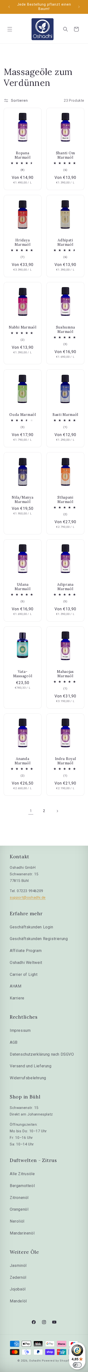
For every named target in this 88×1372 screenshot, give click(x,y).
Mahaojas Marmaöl (65, 673)
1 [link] (31, 811)
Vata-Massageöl (22, 673)
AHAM (15, 986)
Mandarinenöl (22, 1233)
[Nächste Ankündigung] (79, 6)
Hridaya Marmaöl (22, 242)
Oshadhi (35, 1360)
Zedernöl (18, 1277)
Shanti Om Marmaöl (65, 155)
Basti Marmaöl (65, 414)
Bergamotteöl (22, 1185)
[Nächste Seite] (57, 811)
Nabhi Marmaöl (22, 327)
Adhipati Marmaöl (65, 242)
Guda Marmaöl (22, 414)
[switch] (77, 1365)
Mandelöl (18, 1301)
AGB (14, 1042)
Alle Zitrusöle (22, 1173)
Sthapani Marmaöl (65, 499)
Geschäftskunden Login (31, 927)
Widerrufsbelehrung (28, 1078)
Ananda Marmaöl (22, 761)
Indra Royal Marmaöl (65, 761)
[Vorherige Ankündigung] (9, 6)
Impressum (20, 1030)
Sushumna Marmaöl (65, 329)
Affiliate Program (26, 950)
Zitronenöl (19, 1197)
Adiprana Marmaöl (65, 586)
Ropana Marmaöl (22, 155)
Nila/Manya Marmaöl (22, 499)
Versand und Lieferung (31, 1066)
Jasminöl (18, 1265)
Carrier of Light (24, 974)
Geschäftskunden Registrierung (39, 938)
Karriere (17, 998)
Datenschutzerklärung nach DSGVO (42, 1054)
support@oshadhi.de (28, 897)
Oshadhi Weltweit (26, 962)
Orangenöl (19, 1209)
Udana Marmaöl (22, 586)
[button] (9, 29)
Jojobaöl (18, 1289)
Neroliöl (17, 1221)
